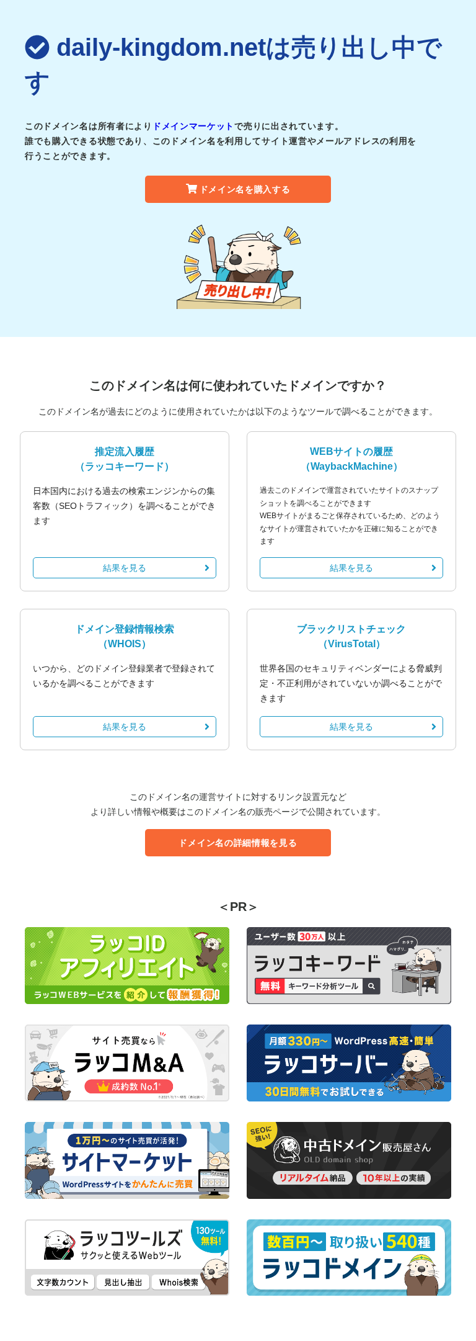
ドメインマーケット (193, 126)
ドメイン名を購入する (245, 189)
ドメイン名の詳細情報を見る (237, 843)
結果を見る (124, 568)
